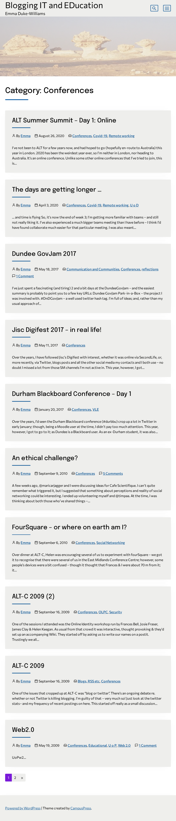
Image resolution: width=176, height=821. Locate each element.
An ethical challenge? (45, 458)
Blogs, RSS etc (89, 681)
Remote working (122, 136)
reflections (150, 269)
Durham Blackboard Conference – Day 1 (71, 394)
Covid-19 (100, 136)
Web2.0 (23, 730)
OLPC (103, 612)
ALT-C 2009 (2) (33, 597)
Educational (97, 745)
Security (115, 612)
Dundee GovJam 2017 (44, 254)
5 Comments (113, 473)
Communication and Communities (93, 269)
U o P (112, 745)
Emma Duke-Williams (25, 13)
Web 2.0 (124, 745)
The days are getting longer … (57, 190)
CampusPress (80, 808)
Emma (25, 136)
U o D (134, 205)
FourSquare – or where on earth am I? (69, 527)
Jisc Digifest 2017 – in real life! (57, 330)
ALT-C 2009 (28, 666)
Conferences (82, 136)
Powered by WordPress (23, 808)
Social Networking (110, 542)
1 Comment (25, 276)
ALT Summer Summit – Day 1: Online (64, 121)
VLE (96, 409)
